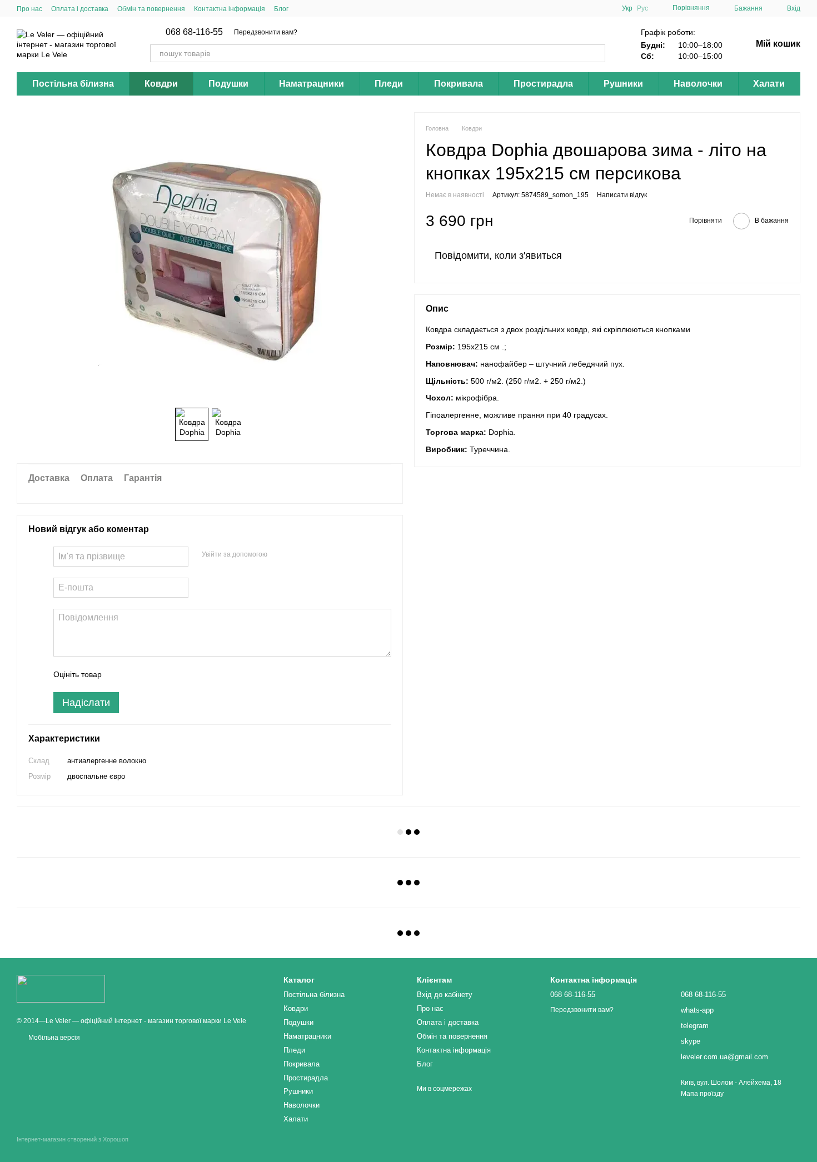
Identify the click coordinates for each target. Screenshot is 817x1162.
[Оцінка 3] (156, 674)
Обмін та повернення (151, 9)
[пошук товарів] (596, 53)
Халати (769, 83)
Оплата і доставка (79, 9)
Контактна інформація (229, 9)
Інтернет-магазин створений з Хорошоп (72, 1139)
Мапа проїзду (702, 1094)
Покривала (458, 83)
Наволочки (698, 83)
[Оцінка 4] (173, 674)
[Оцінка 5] (191, 674)
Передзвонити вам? (265, 32)
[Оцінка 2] (138, 674)
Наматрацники (311, 83)
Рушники (623, 83)
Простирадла (543, 83)
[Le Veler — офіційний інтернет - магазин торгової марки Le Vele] (61, 988)
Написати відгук (622, 195)
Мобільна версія (53, 1037)
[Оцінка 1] (120, 674)
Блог (281, 9)
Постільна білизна (73, 83)
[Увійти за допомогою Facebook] (279, 555)
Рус (642, 8)
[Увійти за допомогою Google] (297, 555)
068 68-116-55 (194, 32)
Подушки (228, 83)
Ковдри (161, 83)
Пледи (389, 83)
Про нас (29, 9)
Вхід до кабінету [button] (444, 994)
